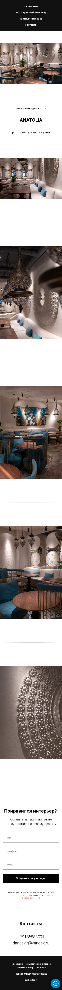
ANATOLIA (31, 120)
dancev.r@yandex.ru (31, 943)
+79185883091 (31, 936)
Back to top (30, 980)
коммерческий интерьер (31, 12)
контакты (31, 24)
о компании (31, 6)
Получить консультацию (31, 878)
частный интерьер (31, 18)
